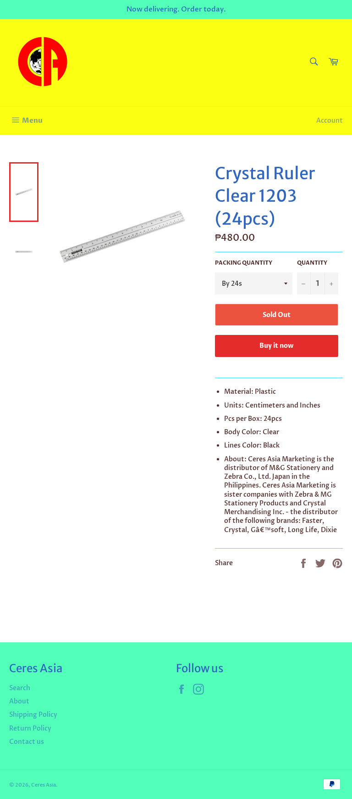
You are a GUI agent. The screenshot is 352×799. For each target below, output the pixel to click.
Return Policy (30, 728)
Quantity (312, 262)
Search (19, 688)
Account (329, 120)
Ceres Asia (43, 785)
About (19, 701)
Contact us (26, 741)
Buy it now (276, 345)
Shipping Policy (33, 714)
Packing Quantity (243, 262)
